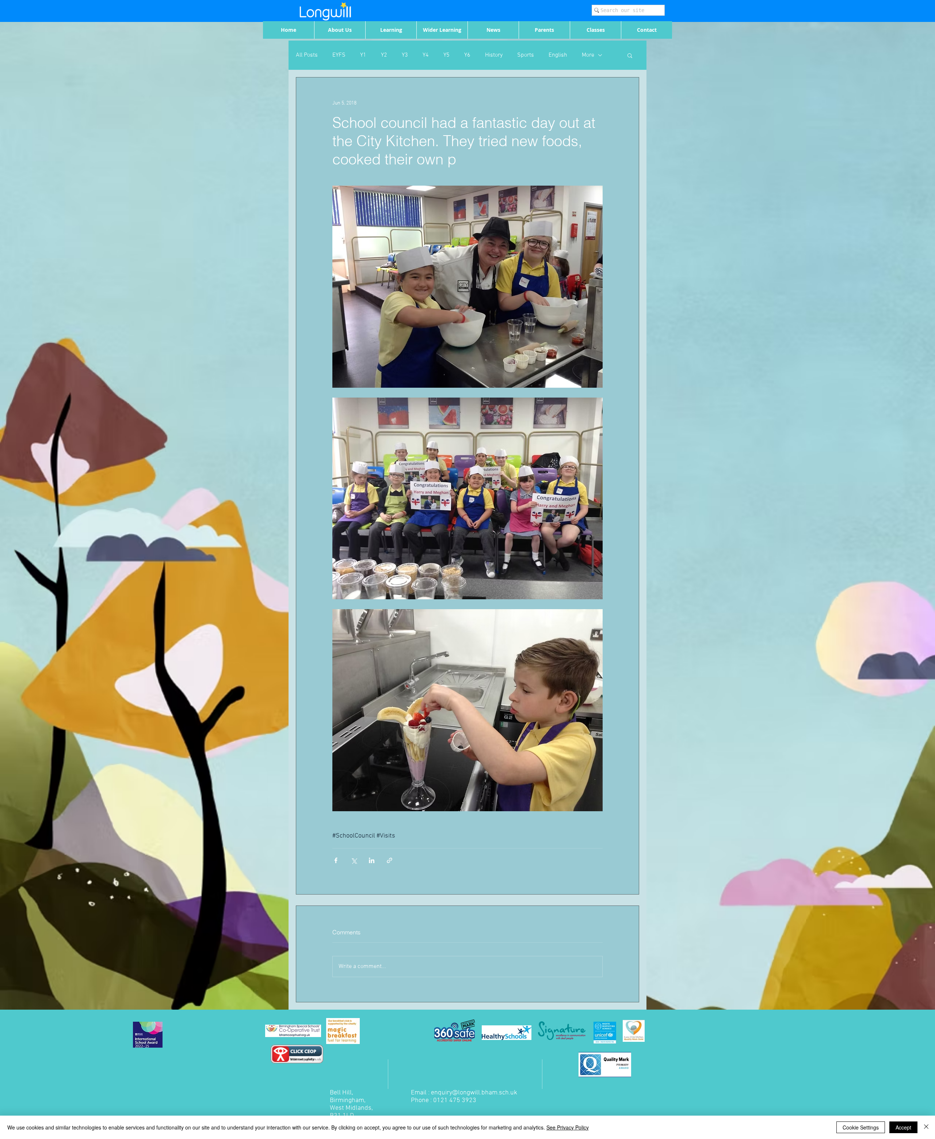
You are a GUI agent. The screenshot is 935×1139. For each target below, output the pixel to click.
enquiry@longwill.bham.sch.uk (474, 1093)
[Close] (926, 1127)
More (588, 55)
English (558, 55)
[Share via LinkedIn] (371, 860)
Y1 (363, 55)
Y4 (426, 55)
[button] (629, 55)
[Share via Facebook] (335, 860)
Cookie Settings (861, 1127)
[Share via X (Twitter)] (353, 860)
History (494, 55)
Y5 (446, 55)
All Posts (307, 55)
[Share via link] (389, 860)
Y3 (405, 55)
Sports (525, 55)
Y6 (467, 55)
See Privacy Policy (567, 1127)
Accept (903, 1127)
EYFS (339, 55)
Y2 (384, 55)
